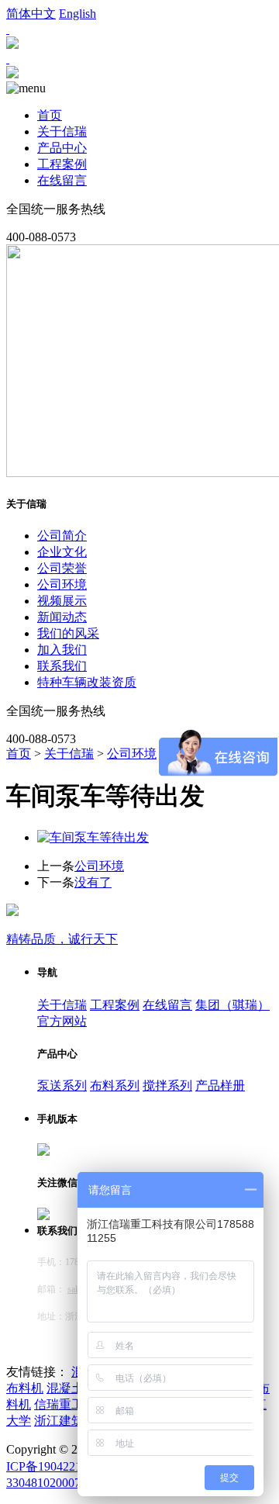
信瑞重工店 (65, 1404)
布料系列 (115, 1085)
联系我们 (62, 665)
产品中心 (62, 147)
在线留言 (62, 180)
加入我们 (62, 649)
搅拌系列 (167, 1085)
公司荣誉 (62, 568)
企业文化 (62, 551)
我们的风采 (68, 633)
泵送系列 (62, 1085)
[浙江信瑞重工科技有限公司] (12, 74)
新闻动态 (62, 617)
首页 (49, 115)
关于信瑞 (62, 131)
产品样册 (220, 1085)
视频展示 (62, 600)
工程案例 (62, 164)
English (77, 13)
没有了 (93, 882)
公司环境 (62, 584)
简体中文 (31, 13)
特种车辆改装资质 (86, 682)
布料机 (24, 1388)
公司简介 (62, 535)
